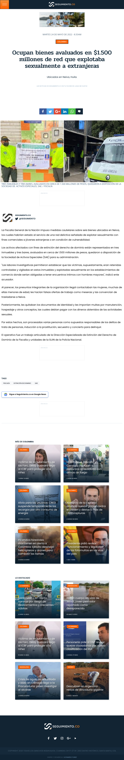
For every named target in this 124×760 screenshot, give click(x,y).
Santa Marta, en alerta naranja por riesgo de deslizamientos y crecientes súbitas (36, 603)
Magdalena (72, 586)
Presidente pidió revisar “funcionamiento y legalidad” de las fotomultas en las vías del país (85, 549)
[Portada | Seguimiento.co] (62, 726)
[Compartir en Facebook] (43, 111)
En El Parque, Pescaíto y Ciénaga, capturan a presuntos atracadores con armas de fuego (84, 467)
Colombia (62, 42)
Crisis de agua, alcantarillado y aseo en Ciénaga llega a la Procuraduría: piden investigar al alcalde (37, 684)
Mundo (71, 667)
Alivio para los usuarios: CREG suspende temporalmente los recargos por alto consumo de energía (37, 508)
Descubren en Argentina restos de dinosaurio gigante (85, 687)
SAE (36, 383)
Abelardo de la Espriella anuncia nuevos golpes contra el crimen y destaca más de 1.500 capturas (86, 508)
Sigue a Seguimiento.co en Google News (27, 394)
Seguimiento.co (23, 215)
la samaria (72, 450)
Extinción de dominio (22, 383)
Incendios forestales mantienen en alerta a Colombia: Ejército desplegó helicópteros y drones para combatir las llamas (36, 547)
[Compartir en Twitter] (50, 111)
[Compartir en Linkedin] (64, 111)
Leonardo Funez (70, 757)
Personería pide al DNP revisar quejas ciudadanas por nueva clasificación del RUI (86, 645)
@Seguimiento (27, 218)
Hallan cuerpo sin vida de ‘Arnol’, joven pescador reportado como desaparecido (83, 603)
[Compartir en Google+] (57, 111)
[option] (62, 154)
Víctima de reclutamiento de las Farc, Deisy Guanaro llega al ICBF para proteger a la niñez (36, 467)
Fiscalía (6, 383)
